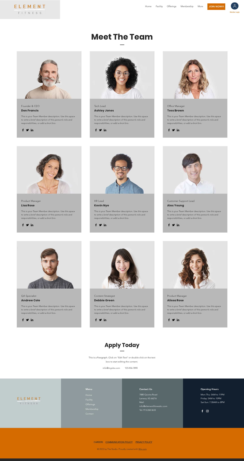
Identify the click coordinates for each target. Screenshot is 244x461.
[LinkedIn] (32, 130)
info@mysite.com (111, 368)
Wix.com (143, 449)
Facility (89, 399)
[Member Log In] (234, 5)
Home (89, 395)
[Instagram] (207, 411)
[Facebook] (23, 130)
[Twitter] (27, 130)
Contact (89, 413)
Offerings (90, 404)
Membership (92, 409)
